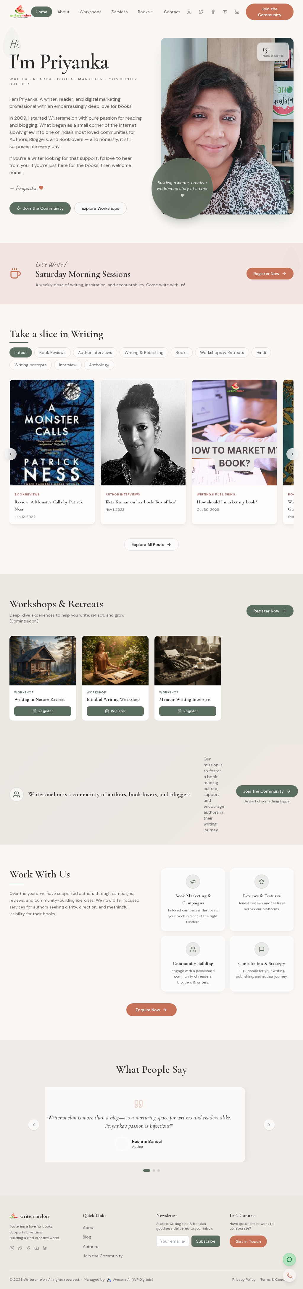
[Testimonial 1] (146, 1170)
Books (144, 11)
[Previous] (33, 1124)
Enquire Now (148, 1009)
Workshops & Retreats (222, 352)
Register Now (266, 273)
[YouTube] (225, 12)
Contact (172, 11)
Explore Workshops (100, 208)
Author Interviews (95, 352)
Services (120, 11)
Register (45, 711)
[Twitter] (201, 12)
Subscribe (205, 1241)
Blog (87, 1237)
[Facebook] (213, 12)
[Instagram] (189, 12)
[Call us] (289, 1275)
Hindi (261, 352)
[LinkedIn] (237, 12)
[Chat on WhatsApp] (289, 1259)
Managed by (118, 1279)
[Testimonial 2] (154, 1170)
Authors (90, 1246)
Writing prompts (30, 365)
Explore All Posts (148, 544)
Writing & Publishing (144, 352)
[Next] (269, 1124)
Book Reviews (52, 352)
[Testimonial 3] (158, 1170)
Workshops (90, 11)
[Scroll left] (11, 454)
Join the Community (269, 11)
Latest (20, 352)
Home (41, 11)
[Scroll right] (292, 454)
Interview (68, 365)
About (63, 11)
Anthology (99, 365)
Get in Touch (248, 1241)
